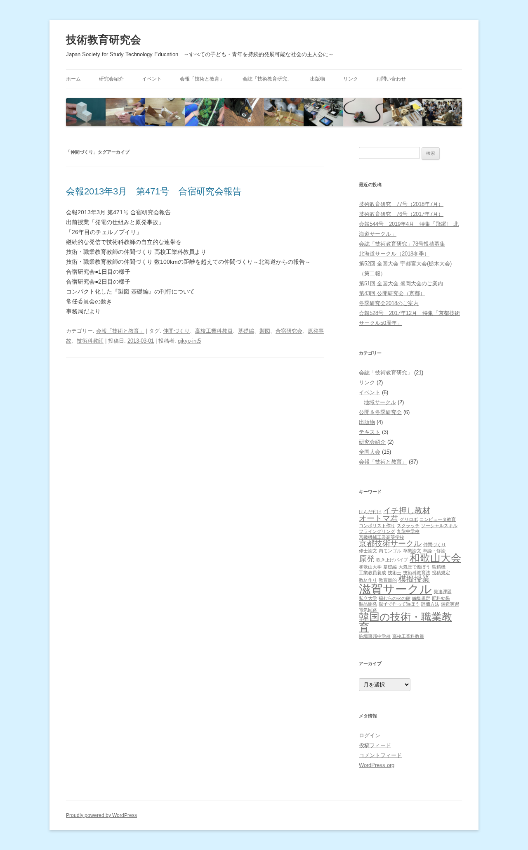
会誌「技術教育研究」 (267, 79)
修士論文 (368, 550)
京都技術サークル (390, 543)
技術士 (394, 572)
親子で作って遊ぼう (399, 603)
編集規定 (421, 598)
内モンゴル (390, 550)
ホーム (73, 79)
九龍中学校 (408, 531)
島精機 (439, 566)
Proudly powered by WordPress (101, 815)
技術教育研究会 (103, 39)
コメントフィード (380, 755)
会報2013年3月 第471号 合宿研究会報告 (154, 191)
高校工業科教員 (214, 331)
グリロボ (409, 519)
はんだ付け (370, 511)
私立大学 (368, 598)
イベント (152, 79)
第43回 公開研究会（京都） (392, 293)
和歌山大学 (370, 566)
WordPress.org (376, 765)
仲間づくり (176, 331)
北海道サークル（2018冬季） (394, 254)
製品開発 (368, 603)
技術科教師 (90, 341)
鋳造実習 (450, 603)
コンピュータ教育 (438, 519)
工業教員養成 (372, 572)
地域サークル (380, 402)
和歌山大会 (435, 558)
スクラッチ (408, 525)
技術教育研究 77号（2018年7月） (401, 204)
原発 (367, 558)
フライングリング (377, 531)
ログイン (369, 735)
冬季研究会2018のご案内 (389, 303)
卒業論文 (412, 550)
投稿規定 (441, 572)
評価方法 (430, 603)
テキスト (369, 432)
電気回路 (368, 609)
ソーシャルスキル (439, 525)
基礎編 (246, 331)
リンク (350, 79)
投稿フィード (375, 745)
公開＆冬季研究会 (380, 412)
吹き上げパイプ (392, 559)
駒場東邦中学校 (375, 636)
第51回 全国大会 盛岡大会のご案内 (401, 283)
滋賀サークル (395, 589)
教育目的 (388, 580)
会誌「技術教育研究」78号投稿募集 (402, 244)
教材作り (368, 580)
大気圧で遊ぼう (414, 566)
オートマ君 (378, 518)
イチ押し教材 (406, 510)
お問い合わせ (391, 79)
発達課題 (443, 591)
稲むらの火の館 (394, 598)
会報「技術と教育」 (202, 79)
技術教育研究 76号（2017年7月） (401, 214)
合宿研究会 (289, 331)
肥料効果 (441, 598)
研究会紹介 (111, 79)
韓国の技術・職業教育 (405, 622)
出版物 (317, 79)
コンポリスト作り (377, 525)
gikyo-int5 (189, 341)
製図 (264, 331)
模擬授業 (414, 579)
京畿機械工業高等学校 (381, 537)
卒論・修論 (434, 550)
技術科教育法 (416, 572)
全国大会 (369, 452)
